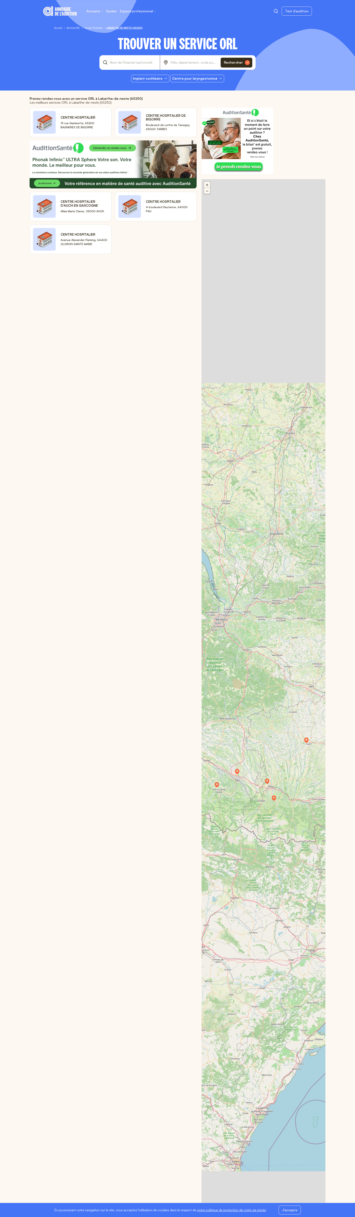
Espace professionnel (136, 11)
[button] (276, 799)
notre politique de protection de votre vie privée (231, 1210)
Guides (111, 11)
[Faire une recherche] (275, 11)
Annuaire (93, 11)
